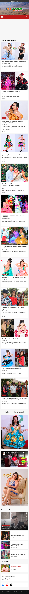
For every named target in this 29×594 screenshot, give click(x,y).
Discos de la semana (15, 553)
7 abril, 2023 (5, 401)
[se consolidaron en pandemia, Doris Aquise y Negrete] (14, 297)
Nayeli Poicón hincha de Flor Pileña (11, 338)
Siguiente (21, 412)
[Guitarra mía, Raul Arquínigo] (14, 521)
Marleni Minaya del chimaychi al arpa (11, 154)
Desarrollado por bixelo (21, 591)
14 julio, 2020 (14, 569)
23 (17, 412)
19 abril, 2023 (5, 340)
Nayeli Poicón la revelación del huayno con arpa (14, 61)
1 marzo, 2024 (5, 155)
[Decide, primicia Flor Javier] (5, 535)
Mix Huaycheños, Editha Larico (18, 554)
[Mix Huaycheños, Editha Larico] (5, 554)
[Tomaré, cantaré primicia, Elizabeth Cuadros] (5, 545)
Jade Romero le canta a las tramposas (11, 368)
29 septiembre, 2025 (6, 528)
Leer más (3, 68)
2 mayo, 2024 (5, 124)
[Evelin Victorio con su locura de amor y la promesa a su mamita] (14, 110)
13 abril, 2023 (5, 370)
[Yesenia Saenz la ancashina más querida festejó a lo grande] (14, 204)
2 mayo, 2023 (5, 310)
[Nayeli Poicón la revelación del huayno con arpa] (14, 51)
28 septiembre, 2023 (6, 218)
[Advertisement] (14, 28)
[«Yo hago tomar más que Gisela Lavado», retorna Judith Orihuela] (14, 236)
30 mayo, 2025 (14, 547)
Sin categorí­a (13, 566)
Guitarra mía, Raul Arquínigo (10, 527)
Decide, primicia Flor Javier (17, 535)
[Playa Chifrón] (5, 568)
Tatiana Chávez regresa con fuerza (11, 91)
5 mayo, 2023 (5, 249)
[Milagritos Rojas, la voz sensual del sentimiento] (14, 267)
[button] (2, 16)
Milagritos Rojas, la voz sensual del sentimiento (14, 277)
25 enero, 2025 (14, 556)
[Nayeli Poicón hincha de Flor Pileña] (14, 328)
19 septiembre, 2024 (6, 63)
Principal (3, 180)
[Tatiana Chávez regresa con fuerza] (14, 81)
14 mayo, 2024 (5, 93)
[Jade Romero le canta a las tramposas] (14, 358)
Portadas (3, 58)
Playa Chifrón (14, 568)
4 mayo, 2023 (5, 279)
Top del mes (18, 566)
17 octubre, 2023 (5, 187)
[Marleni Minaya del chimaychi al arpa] (14, 143)
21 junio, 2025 (14, 537)
